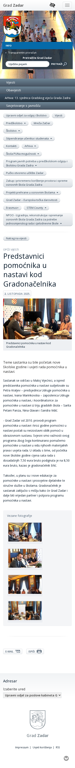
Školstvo (11, 131)
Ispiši (32, 651)
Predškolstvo (14, 123)
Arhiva (29, 146)
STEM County (35, 208)
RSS (58, 747)
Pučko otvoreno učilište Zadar (25, 173)
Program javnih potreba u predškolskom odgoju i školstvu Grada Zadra (37, 163)
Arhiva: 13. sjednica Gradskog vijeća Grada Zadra (37, 98)
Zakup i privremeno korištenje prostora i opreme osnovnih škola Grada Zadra (37, 183)
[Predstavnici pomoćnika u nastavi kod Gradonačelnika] (25, 532)
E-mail (9, 651)
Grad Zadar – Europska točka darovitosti (31, 200)
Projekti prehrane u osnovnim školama (31, 192)
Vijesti (10, 82)
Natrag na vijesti (16, 238)
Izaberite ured (14, 689)
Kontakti (11, 146)
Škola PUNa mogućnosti (21, 154)
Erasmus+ (12, 208)
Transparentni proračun (22, 52)
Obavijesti (13, 90)
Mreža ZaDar (42, 123)
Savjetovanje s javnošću (23, 105)
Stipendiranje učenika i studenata (27, 138)
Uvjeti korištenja (42, 747)
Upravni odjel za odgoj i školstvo (26, 115)
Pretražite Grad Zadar (37, 58)
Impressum (22, 747)
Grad (13, 5)
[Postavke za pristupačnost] (52, 5)
